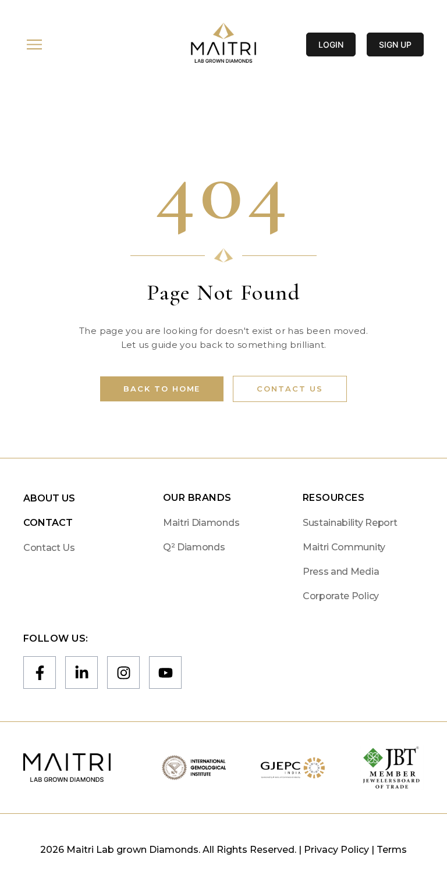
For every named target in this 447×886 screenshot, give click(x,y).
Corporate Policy (341, 596)
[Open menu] (34, 44)
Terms (392, 849)
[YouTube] (165, 672)
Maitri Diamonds (201, 522)
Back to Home (161, 388)
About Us (49, 498)
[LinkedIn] (81, 672)
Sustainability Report (350, 522)
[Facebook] (39, 672)
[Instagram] (123, 672)
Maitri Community (344, 547)
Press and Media (341, 571)
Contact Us (290, 388)
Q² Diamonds (194, 547)
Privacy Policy (336, 849)
